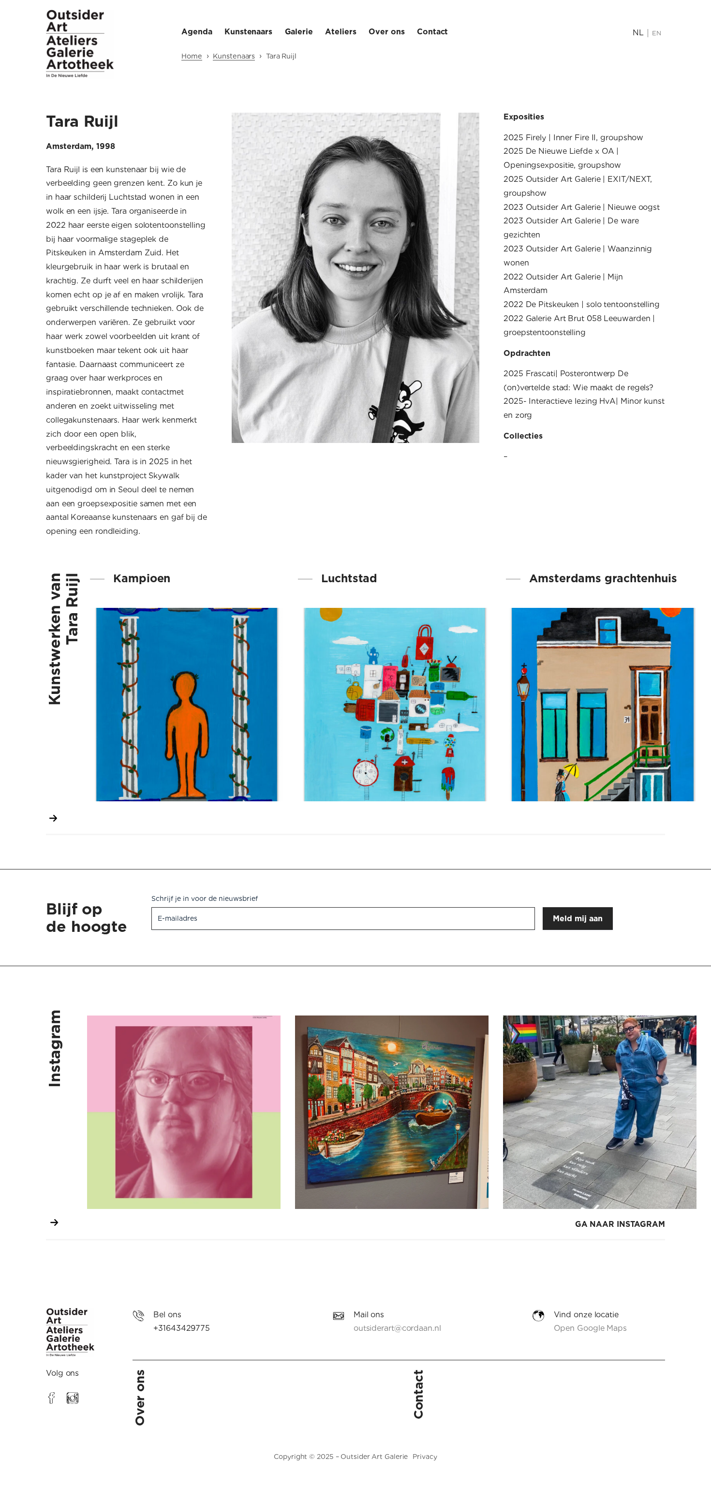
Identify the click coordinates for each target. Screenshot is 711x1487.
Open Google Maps (590, 1328)
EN (656, 33)
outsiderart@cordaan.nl (397, 1328)
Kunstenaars (234, 56)
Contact (418, 1394)
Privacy (425, 1456)
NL (638, 32)
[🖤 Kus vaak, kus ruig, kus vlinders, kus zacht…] (599, 1112)
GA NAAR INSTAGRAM (620, 1224)
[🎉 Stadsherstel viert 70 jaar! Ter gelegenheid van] (392, 1112)
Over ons (139, 1397)
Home (191, 56)
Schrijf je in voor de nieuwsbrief (204, 898)
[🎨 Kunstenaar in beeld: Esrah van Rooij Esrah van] (184, 1112)
